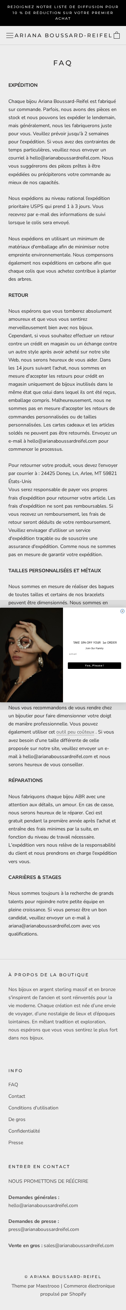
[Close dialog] (122, 611)
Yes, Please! (94, 665)
